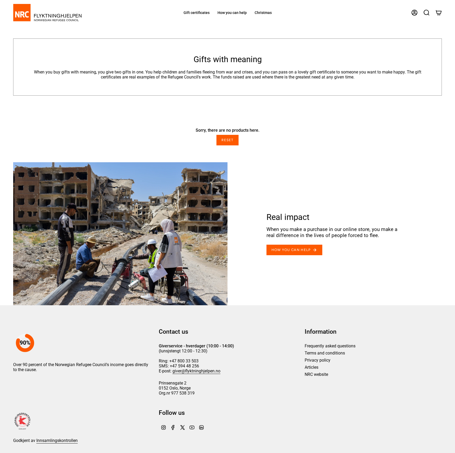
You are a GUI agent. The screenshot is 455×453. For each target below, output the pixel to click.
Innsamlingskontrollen (57, 440)
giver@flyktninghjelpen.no (196, 370)
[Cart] (439, 12)
